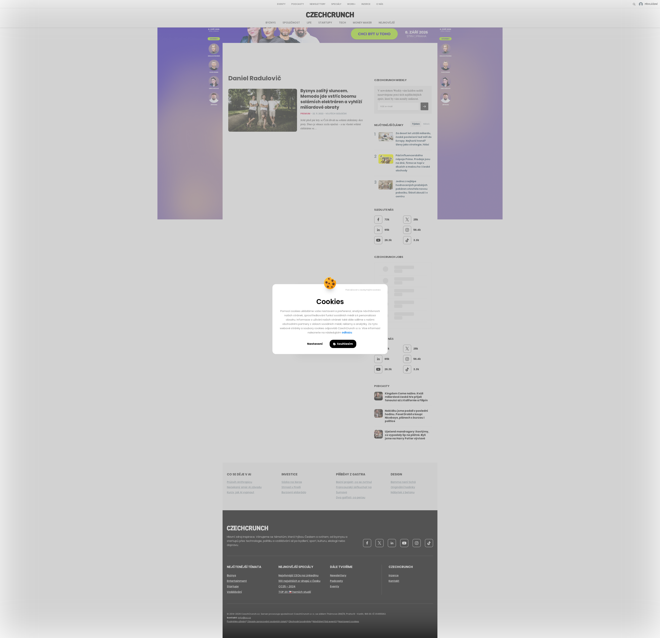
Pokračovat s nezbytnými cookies (363, 289)
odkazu (347, 332)
